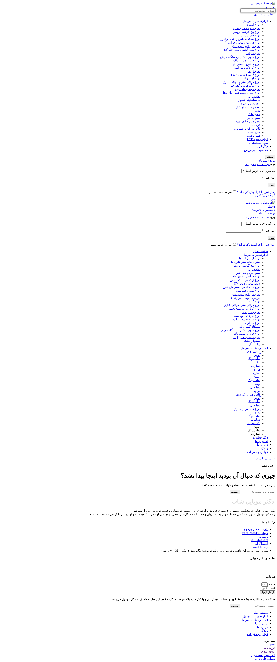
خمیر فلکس (253, 114)
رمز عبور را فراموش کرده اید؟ (256, 191)
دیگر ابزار (262, 146)
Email (271, 588)
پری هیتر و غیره (250, 103)
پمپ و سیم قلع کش (248, 107)
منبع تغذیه (254, 132)
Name (271, 584)
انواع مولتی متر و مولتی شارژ (242, 82)
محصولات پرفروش (256, 150)
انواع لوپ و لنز (251, 78)
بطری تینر (254, 96)
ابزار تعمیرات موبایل (255, 21)
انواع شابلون (252, 53)
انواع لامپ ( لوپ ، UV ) (245, 74)
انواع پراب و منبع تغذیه (246, 28)
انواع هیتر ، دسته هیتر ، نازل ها (241, 92)
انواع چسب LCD (257, 139)
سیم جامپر (253, 117)
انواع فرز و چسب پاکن (246, 60)
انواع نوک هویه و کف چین (244, 85)
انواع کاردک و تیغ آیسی (246, 67)
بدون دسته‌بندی (258, 142)
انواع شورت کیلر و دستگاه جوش (240, 56)
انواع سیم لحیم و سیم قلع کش (241, 49)
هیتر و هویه (253, 135)
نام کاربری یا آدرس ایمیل (258, 170)
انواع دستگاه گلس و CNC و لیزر (240, 39)
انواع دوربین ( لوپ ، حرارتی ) (242, 42)
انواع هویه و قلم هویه (247, 89)
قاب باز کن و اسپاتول (247, 128)
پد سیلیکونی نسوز (249, 99)
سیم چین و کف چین (248, 121)
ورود (271, 184)
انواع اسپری (253, 24)
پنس (257, 110)
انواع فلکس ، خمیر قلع (246, 64)
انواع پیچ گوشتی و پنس (246, 31)
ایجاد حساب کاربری (257, 164)
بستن (272, 644)
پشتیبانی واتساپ (265, 458)
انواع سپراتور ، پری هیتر (245, 46)
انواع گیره (254, 71)
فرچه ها (255, 125)
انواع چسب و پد (250, 35)
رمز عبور (268, 177)
